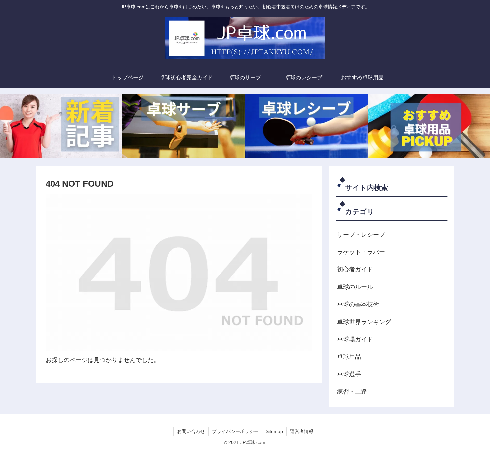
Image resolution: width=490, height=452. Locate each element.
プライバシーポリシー (235, 431)
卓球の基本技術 (358, 304)
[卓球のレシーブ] (306, 126)
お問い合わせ (191, 431)
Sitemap (274, 431)
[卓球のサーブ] (183, 126)
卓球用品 (349, 356)
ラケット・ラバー (361, 252)
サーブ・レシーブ (361, 234)
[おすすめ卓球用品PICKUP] (429, 126)
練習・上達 (352, 391)
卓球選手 (349, 374)
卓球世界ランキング (364, 322)
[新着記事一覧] (61, 126)
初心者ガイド (355, 269)
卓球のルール (355, 287)
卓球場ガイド (355, 339)
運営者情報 (301, 431)
